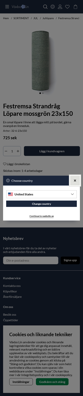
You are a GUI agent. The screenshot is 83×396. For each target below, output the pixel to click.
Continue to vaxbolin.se (42, 216)
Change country (41, 203)
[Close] (75, 180)
